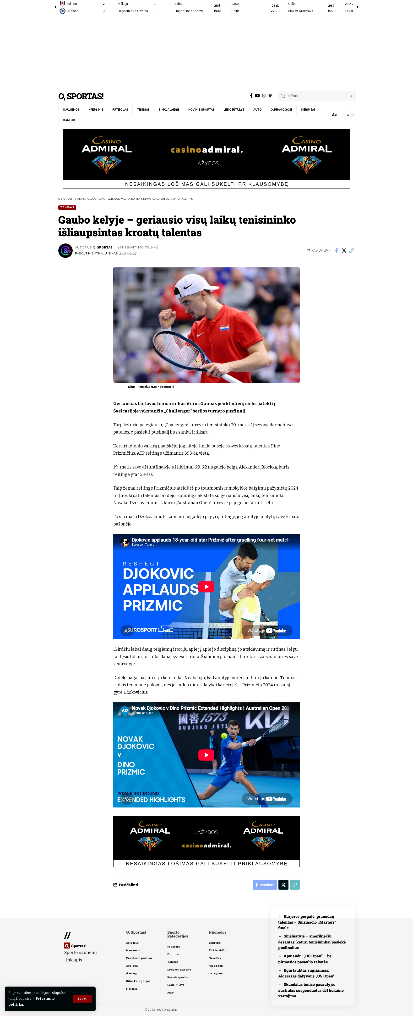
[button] (82, 999)
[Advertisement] (206, 51)
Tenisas (67, 207)
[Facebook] (251, 95)
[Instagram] (264, 95)
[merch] (270, 96)
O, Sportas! (80, 96)
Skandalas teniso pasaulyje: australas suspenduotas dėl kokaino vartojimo (311, 990)
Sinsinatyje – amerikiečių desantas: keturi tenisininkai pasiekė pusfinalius (312, 941)
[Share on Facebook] (336, 250)
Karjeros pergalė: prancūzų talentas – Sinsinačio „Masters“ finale (307, 922)
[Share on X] (344, 250)
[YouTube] (257, 95)
